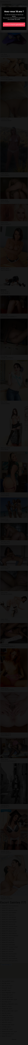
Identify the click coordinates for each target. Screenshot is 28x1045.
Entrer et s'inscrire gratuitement (14, 24)
